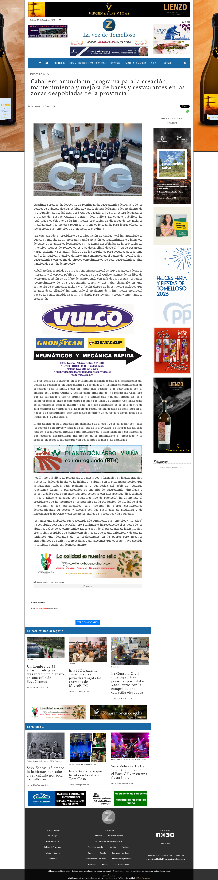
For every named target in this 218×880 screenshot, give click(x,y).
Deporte (155, 63)
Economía (92, 865)
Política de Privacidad (52, 847)
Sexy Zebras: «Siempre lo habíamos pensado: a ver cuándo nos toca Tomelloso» (45, 773)
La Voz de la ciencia (122, 865)
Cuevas (90, 853)
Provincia (115, 63)
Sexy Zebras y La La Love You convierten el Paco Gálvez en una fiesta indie (129, 772)
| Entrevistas (58, 761)
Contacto (53, 859)
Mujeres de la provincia (121, 859)
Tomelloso (58, 63)
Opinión (168, 63)
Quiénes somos (52, 841)
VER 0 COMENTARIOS (88, 622)
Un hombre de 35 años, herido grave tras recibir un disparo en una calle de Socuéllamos (45, 674)
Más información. (143, 878)
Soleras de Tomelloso (120, 853)
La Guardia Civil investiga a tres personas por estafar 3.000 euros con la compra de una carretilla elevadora (128, 683)
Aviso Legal (52, 836)
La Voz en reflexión (115, 836)
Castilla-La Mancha (135, 63)
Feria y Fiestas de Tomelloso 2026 (87, 63)
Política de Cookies (52, 853)
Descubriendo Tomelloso (96, 859)
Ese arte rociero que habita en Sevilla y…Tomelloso (85, 775)
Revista (105, 865)
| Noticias (142, 760)
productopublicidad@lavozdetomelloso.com (165, 859)
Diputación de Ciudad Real (170, 468)
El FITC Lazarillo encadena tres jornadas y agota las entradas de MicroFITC (85, 678)
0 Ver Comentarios (173, 118)
